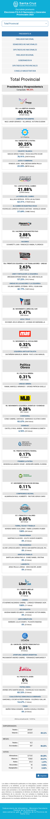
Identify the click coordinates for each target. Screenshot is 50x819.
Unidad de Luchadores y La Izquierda (25, 283)
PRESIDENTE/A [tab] (25, 34)
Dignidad (25, 426)
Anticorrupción (25, 619)
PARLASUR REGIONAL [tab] (25, 55)
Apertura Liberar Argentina (25, 655)
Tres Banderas (25, 545)
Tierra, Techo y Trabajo (25, 526)
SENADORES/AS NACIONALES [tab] (25, 44)
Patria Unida (25, 687)
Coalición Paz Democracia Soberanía (25, 697)
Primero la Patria (25, 461)
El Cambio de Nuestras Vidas (25, 206)
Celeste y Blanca (25, 151)
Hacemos (25, 242)
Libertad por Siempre (25, 119)
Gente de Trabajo (25, 554)
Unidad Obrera (25, 384)
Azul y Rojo (25, 319)
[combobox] (25, 23)
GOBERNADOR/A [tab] (25, 60)
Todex (25, 706)
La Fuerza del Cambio (25, 196)
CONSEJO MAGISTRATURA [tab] (25, 71)
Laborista (25, 564)
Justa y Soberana (25, 161)
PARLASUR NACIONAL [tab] (25, 39)
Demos (25, 600)
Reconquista (25, 609)
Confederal (25, 416)
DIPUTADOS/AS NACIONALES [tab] (25, 50)
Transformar (25, 535)
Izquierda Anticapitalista (25, 351)
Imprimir (43, 776)
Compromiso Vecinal (25, 494)
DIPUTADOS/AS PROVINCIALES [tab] (25, 66)
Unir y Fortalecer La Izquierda (25, 274)
